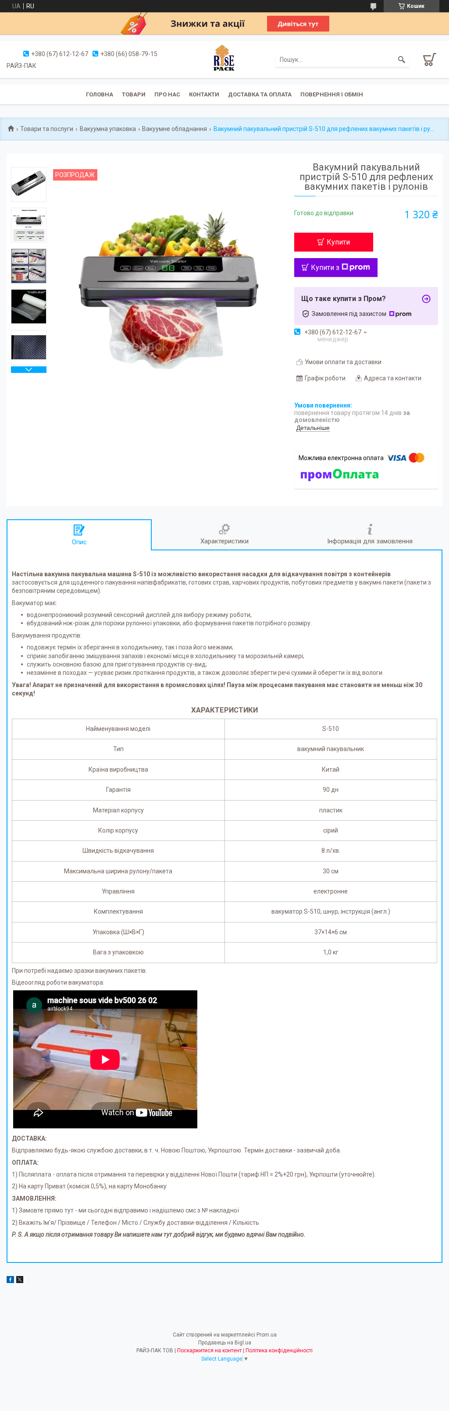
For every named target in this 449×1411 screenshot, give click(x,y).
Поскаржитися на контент (209, 1350)
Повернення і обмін (331, 94)
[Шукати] (402, 60)
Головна (99, 94)
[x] (19, 1280)
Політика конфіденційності (279, 1350)
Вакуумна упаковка (108, 128)
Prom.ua (267, 1335)
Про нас (167, 94)
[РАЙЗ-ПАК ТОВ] (224, 59)
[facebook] (10, 1280)
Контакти (204, 94)
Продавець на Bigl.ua (224, 1343)
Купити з (325, 267)
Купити (338, 242)
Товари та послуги (46, 128)
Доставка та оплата (260, 94)
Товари (134, 94)
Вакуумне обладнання (174, 128)
